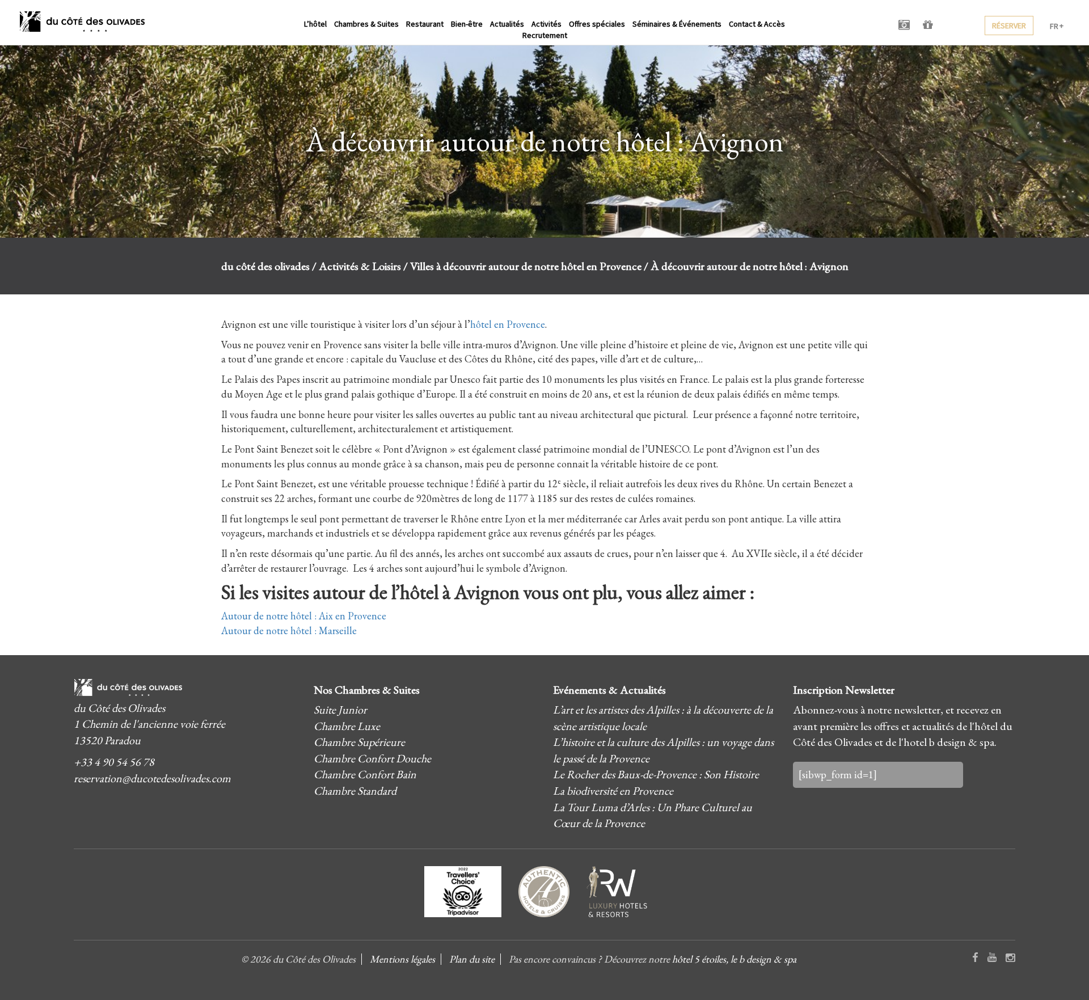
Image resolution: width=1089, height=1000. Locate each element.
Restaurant (425, 24)
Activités (546, 24)
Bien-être (467, 24)
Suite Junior (340, 709)
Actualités (507, 24)
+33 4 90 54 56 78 (114, 761)
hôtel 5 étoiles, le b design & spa (734, 958)
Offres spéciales (597, 24)
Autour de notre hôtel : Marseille (289, 630)
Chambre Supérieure (359, 742)
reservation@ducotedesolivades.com (152, 778)
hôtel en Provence (507, 324)
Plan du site (472, 958)
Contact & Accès (757, 24)
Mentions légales (402, 958)
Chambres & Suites (366, 24)
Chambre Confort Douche (372, 758)
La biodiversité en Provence (613, 790)
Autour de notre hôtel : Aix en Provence (303, 615)
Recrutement (544, 35)
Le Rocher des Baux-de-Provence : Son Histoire (656, 774)
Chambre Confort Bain (365, 774)
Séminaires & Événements (676, 24)
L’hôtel (315, 24)
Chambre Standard (355, 790)
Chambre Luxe (347, 726)
